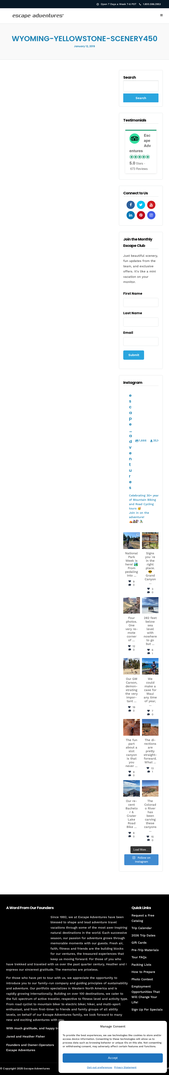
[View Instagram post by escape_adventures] (137, 546)
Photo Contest (142, 979)
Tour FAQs (139, 957)
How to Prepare (143, 972)
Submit (133, 355)
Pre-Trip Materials (145, 950)
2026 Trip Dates (143, 935)
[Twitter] (141, 205)
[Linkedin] (131, 215)
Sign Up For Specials (147, 1009)
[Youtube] (151, 205)
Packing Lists (141, 964)
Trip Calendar (141, 928)
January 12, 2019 (84, 46)
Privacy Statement (125, 1067)
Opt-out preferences (99, 1067)
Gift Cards (139, 942)
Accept (112, 1058)
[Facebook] (131, 205)
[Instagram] (151, 215)
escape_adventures (131, 538)
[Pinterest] (141, 215)
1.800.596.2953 (152, 4)
